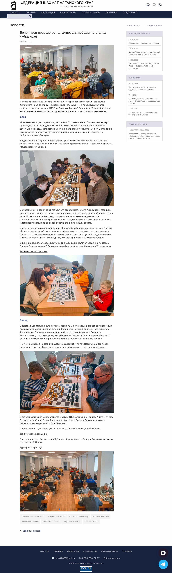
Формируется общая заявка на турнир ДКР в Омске (142, 112)
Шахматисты (68, 12)
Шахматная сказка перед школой (143, 41)
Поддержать (130, 12)
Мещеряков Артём (100, 516)
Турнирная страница (31, 447)
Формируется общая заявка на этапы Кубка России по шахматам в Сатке (144, 99)
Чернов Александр (72, 521)
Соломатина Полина (51, 521)
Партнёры (111, 12)
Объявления (155, 25)
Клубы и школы (90, 12)
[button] (110, 481)
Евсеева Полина (91, 521)
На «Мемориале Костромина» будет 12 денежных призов (142, 86)
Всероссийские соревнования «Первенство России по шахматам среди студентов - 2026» (144, 134)
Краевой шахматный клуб (33, 516)
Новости (14, 12)
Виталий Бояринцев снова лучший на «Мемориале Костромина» (144, 51)
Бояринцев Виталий (56, 516)
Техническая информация (33, 251)
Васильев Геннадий (30, 521)
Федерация (48, 12)
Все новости (134, 25)
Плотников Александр (78, 516)
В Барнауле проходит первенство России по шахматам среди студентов (143, 64)
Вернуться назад (31, 530)
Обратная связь (112, 558)
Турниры (31, 12)
